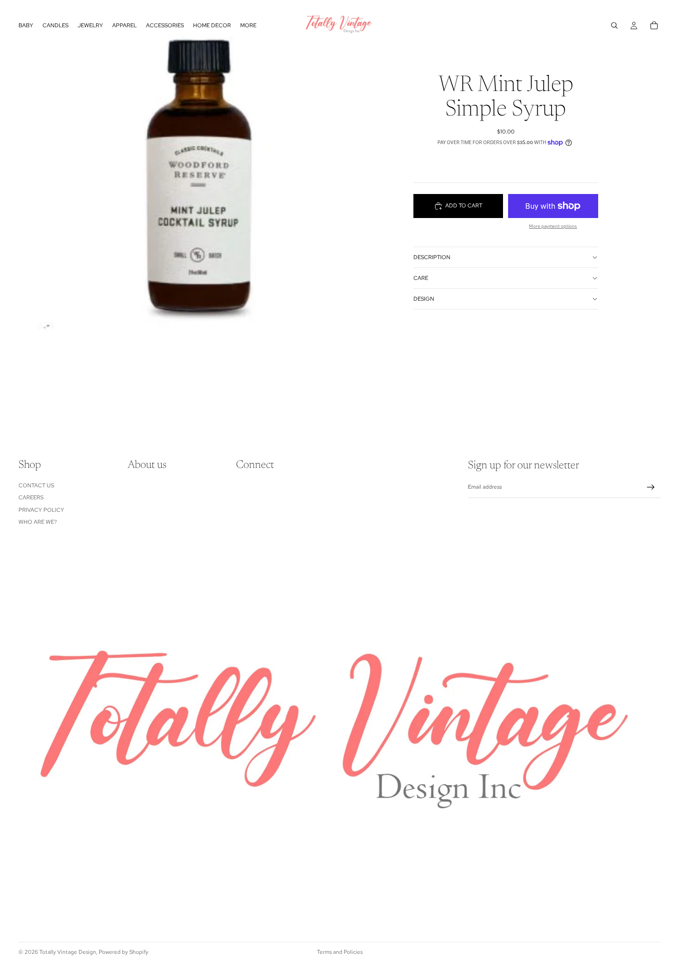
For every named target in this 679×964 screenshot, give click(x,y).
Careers (30, 497)
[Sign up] (651, 487)
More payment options (553, 226)
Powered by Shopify (123, 952)
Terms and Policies (340, 952)
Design (423, 299)
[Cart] (654, 25)
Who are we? (37, 522)
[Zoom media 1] (170, 212)
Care (420, 278)
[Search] (614, 25)
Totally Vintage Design (67, 952)
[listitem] (248, 25)
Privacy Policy (41, 510)
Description (431, 257)
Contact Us (36, 485)
